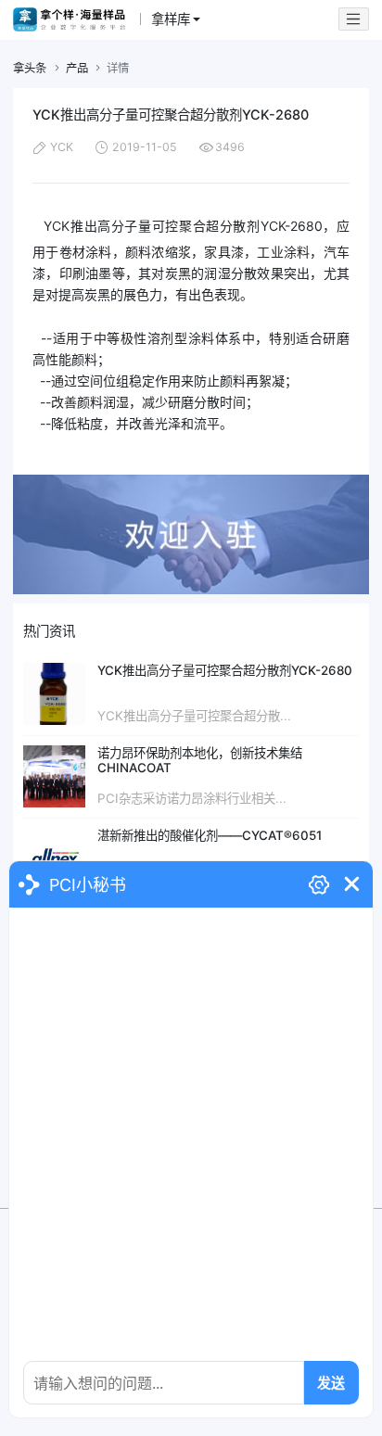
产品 (77, 68)
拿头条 (29, 68)
